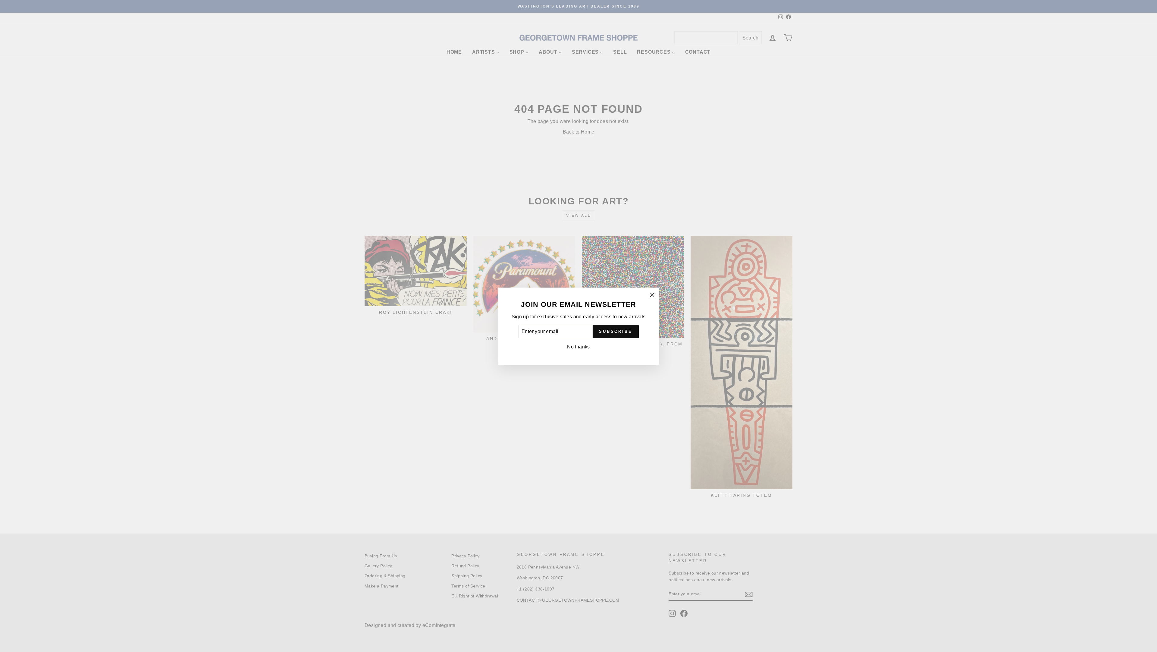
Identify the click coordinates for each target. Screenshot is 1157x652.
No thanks (578, 346)
